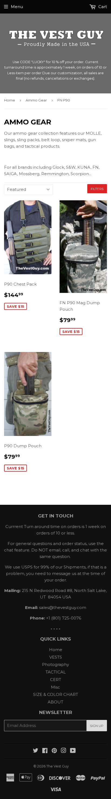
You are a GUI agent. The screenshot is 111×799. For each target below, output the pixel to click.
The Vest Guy (57, 766)
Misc (55, 687)
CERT (55, 679)
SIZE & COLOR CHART (55, 694)
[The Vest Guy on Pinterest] (54, 751)
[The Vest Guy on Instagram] (63, 751)
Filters (97, 189)
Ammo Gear (36, 100)
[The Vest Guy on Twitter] (35, 751)
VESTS (55, 657)
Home (9, 100)
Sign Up (96, 726)
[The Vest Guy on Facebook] (45, 751)
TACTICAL (56, 672)
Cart (102, 6)
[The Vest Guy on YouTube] (73, 751)
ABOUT (55, 702)
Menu (17, 6)
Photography (55, 664)
